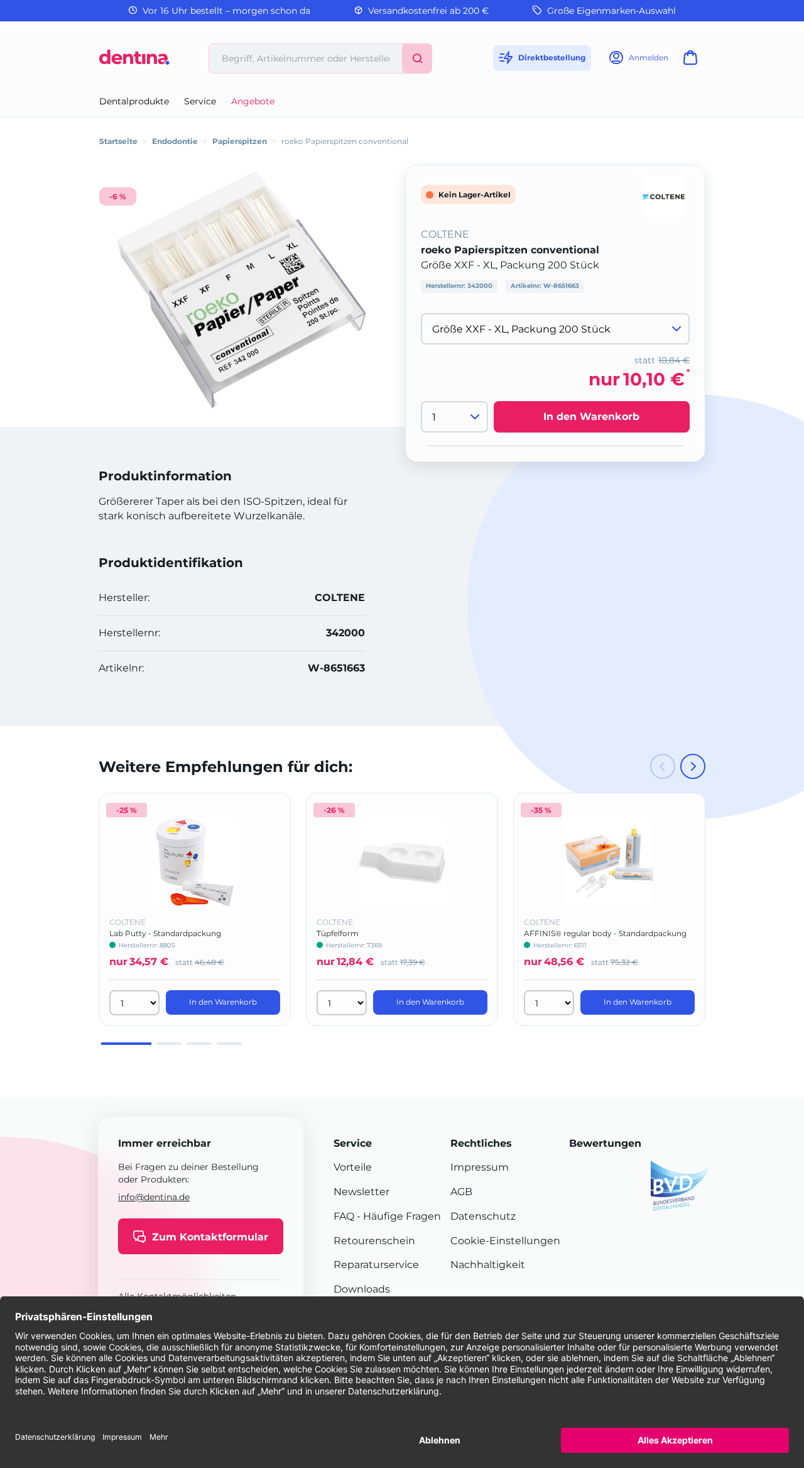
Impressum (479, 1167)
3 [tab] (199, 1043)
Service (200, 101)
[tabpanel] (195, 909)
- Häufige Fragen (397, 1216)
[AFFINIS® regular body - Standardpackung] (609, 863)
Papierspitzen (239, 141)
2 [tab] (169, 1043)
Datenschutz (483, 1216)
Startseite (118, 141)
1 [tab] (126, 1043)
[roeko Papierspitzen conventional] (241, 289)
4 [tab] (229, 1043)
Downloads (362, 1289)
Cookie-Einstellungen (505, 1241)
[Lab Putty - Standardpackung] (194, 863)
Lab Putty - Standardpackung (165, 933)
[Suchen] (417, 58)
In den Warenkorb (591, 416)
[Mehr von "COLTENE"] (664, 196)
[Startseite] (134, 62)
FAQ (344, 1216)
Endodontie (175, 141)
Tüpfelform (338, 933)
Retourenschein (374, 1241)
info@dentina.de (154, 1197)
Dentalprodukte (134, 101)
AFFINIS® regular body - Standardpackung (605, 933)
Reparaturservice (376, 1265)
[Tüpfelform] (402, 863)
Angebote (252, 101)
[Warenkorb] (693, 61)
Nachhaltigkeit (487, 1265)
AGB (461, 1192)
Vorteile (353, 1167)
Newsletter (361, 1192)
